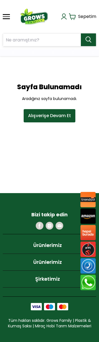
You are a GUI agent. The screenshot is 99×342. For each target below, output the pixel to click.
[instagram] (49, 226)
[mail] (59, 226)
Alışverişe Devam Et (49, 115)
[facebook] (39, 226)
